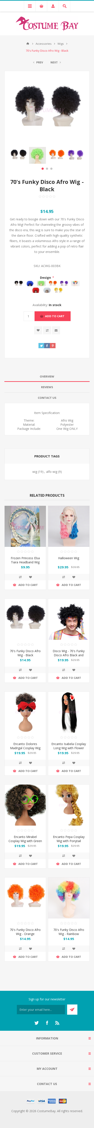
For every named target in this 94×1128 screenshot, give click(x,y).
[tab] (47, 376)
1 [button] (43, 169)
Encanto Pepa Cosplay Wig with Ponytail (69, 839)
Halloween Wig (68, 558)
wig (34, 472)
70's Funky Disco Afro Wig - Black (25, 653)
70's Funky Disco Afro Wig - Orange (25, 932)
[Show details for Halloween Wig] (68, 526)
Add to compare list (47, 330)
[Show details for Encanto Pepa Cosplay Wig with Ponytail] (68, 805)
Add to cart (54, 316)
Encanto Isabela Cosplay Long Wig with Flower (68, 746)
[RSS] (57, 1022)
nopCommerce (55, 1116)
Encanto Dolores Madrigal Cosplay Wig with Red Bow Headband (25, 750)
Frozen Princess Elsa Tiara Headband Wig (25, 560)
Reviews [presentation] (47, 387)
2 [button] (47, 169)
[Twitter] (36, 1022)
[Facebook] (47, 1022)
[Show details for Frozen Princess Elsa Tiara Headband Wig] (25, 526)
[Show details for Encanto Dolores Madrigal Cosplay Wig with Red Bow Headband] (25, 712)
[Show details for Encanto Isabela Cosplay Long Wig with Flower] (68, 712)
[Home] (28, 43)
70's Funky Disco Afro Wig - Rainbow (68, 932)
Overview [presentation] (47, 376)
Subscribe (72, 1009)
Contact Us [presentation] (47, 398)
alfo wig (51, 472)
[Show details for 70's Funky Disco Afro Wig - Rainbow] (68, 898)
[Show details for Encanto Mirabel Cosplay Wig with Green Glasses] (25, 805)
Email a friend (56, 330)
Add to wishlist (38, 330)
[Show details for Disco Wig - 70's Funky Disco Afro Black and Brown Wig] (68, 619)
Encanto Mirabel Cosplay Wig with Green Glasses (25, 841)
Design (46, 277)
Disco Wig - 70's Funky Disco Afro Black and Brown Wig (69, 655)
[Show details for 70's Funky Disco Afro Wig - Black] (25, 619)
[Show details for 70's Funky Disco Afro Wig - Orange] (25, 898)
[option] (18, 155)
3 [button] (51, 169)
